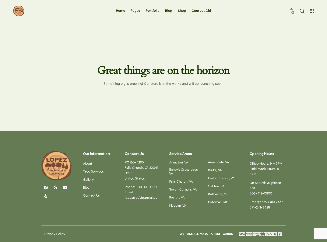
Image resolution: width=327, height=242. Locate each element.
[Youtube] (65, 187)
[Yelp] (45, 196)
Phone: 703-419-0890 (142, 187)
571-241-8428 (260, 207)
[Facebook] (45, 187)
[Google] (55, 187)
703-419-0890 (261, 193)
